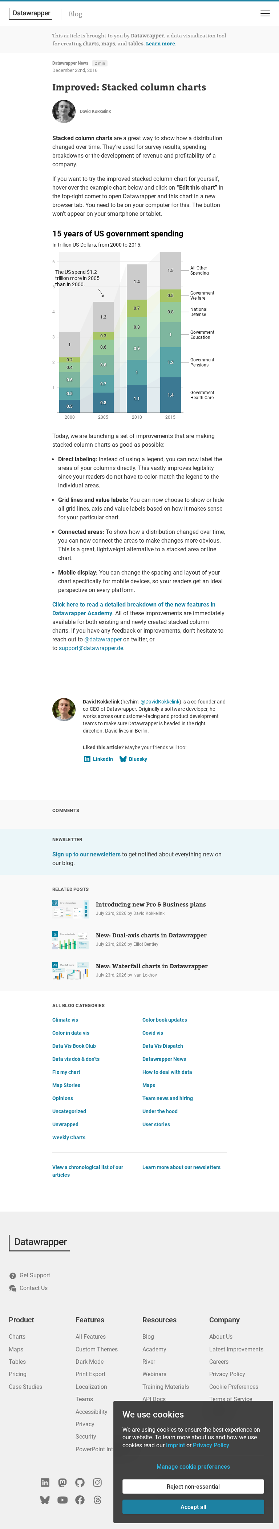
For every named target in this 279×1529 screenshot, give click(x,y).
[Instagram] (97, 1482)
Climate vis (65, 1020)
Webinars (154, 1374)
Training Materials (165, 1386)
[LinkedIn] (45, 1482)
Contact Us (34, 1288)
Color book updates (164, 1020)
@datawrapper (103, 639)
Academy (154, 1349)
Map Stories (66, 1085)
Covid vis (152, 1033)
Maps (148, 1085)
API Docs (154, 1399)
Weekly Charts (68, 1137)
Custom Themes (97, 1349)
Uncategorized (69, 1111)
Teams (84, 1399)
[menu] (264, 13)
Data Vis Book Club (74, 1046)
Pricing (18, 1374)
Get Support (35, 1275)
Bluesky (138, 759)
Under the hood (160, 1111)
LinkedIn (103, 759)
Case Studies (25, 1386)
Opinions (62, 1098)
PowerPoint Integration (105, 1449)
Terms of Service (230, 1399)
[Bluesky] (45, 1500)
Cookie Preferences (233, 1386)
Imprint (175, 1445)
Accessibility (92, 1411)
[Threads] (97, 1500)
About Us (220, 1336)
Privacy (85, 1424)
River (148, 1361)
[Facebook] (80, 1500)
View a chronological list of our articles (87, 1171)
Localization (91, 1386)
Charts (17, 1336)
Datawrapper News (70, 63)
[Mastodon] (62, 1482)
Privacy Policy (227, 1374)
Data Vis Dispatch (162, 1046)
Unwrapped (65, 1124)
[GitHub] (80, 1482)
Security (86, 1436)
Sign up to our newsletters (86, 854)
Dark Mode (90, 1361)
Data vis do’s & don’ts (76, 1059)
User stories (156, 1124)
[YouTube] (62, 1500)
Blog (75, 14)
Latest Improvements (236, 1349)
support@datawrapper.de (91, 648)
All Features (91, 1336)
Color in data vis (70, 1033)
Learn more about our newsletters (181, 1167)
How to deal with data (167, 1072)
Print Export (90, 1374)
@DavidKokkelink (160, 702)
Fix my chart (66, 1072)
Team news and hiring (167, 1098)
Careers (219, 1361)
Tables (17, 1361)
